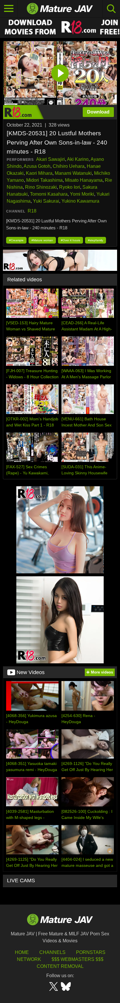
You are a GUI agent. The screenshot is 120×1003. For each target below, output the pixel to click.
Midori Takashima (44, 180)
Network (29, 959)
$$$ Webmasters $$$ (77, 959)
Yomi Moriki (82, 194)
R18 (32, 210)
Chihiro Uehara (68, 166)
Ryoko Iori (69, 187)
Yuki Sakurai (46, 201)
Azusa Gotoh (37, 166)
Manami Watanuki (73, 173)
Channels (52, 952)
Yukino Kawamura (80, 201)
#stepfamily (95, 240)
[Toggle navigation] (8, 8)
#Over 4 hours (70, 240)
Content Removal (60, 966)
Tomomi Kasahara (49, 194)
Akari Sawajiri (50, 159)
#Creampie (16, 240)
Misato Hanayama (84, 180)
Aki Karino (78, 159)
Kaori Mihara (39, 173)
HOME (22, 952)
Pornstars (90, 952)
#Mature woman (42, 240)
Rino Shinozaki (41, 187)
